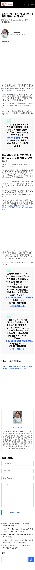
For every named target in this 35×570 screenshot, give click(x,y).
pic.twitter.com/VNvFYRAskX (19, 340)
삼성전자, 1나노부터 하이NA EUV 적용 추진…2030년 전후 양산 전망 (17, 547)
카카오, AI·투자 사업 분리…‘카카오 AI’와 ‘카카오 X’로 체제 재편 (18, 536)
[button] (32, 5)
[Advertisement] (17, 65)
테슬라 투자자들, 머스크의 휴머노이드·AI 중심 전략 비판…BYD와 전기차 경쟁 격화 (18, 530)
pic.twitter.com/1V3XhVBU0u (19, 297)
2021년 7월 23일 (17, 305)
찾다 (3, 553)
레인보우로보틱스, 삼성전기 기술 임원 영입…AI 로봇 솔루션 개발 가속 (18, 525)
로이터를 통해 (13, 137)
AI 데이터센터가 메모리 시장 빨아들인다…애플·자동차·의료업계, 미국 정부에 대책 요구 (18, 541)
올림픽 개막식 (12, 90)
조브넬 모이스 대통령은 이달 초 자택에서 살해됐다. (17, 208)
